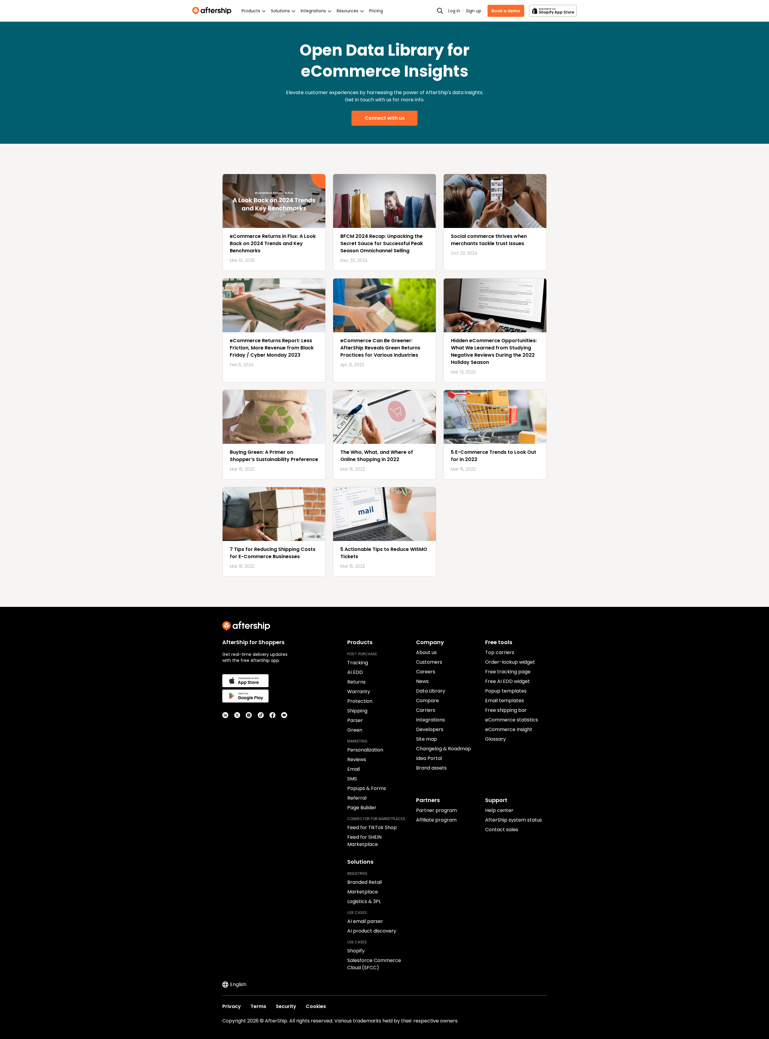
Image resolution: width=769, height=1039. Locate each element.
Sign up (473, 11)
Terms (258, 1006)
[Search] (440, 11)
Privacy (231, 1006)
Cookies (316, 1006)
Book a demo (505, 11)
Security (286, 1006)
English (238, 984)
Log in (454, 11)
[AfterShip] (213, 11)
